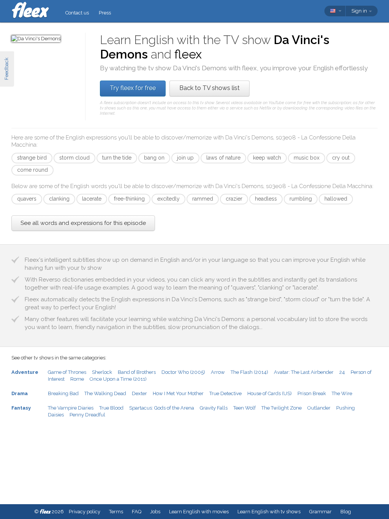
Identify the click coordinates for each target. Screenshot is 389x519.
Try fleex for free (133, 88)
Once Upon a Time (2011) (118, 379)
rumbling (300, 199)
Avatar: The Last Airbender (304, 372)
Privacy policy (84, 511)
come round (32, 170)
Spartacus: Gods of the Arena (161, 408)
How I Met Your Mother (178, 393)
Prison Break (311, 393)
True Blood (111, 408)
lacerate (91, 199)
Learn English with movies (199, 511)
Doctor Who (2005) (183, 372)
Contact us (77, 13)
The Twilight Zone (281, 408)
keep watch (267, 158)
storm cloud (74, 158)
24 (342, 372)
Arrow (218, 372)
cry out (340, 158)
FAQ (136, 511)
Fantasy (21, 408)
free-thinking (129, 199)
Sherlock (102, 372)
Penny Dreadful (87, 415)
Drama (19, 393)
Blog (345, 511)
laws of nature (223, 158)
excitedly (168, 199)
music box (306, 158)
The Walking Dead (105, 393)
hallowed (335, 199)
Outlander (318, 408)
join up (185, 158)
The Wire (342, 393)
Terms (116, 511)
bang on (154, 158)
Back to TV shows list (209, 88)
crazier (234, 199)
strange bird (32, 158)
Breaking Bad (63, 393)
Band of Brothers (137, 372)
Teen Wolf (244, 408)
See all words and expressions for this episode (83, 223)
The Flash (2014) (249, 372)
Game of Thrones (67, 372)
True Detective (225, 393)
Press (105, 13)
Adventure (24, 372)
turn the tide (116, 158)
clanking (59, 199)
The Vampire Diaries (70, 408)
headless (266, 199)
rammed (202, 199)
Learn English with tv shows (268, 511)
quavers (26, 199)
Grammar (320, 511)
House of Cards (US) (269, 393)
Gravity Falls (214, 408)
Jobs (155, 511)
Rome (77, 379)
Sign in (359, 11)
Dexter (139, 393)
